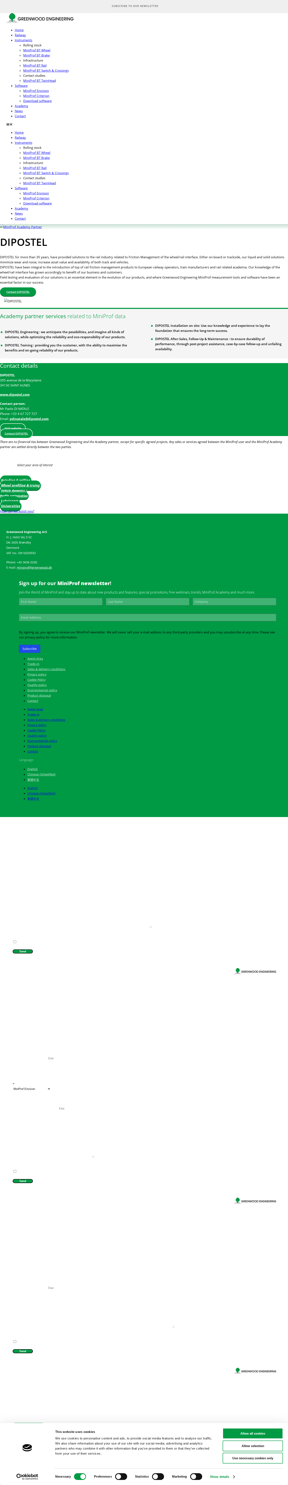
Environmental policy (42, 690)
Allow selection (253, 1446)
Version (17, 1098)
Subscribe (30, 649)
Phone (17, 878)
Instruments (23, 40)
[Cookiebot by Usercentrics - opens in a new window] (27, 1477)
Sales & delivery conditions (46, 669)
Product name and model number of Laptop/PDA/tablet (46, 1068)
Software (21, 85)
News (19, 111)
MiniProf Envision (36, 91)
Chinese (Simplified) (41, 774)
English (32, 769)
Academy (21, 106)
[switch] (121, 1476)
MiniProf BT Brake (36, 55)
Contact (20, 116)
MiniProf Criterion (36, 96)
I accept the (28, 936)
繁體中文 (33, 780)
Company (19, 858)
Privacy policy (36, 674)
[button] (141, 124)
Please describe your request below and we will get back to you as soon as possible (63, 927)
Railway (20, 35)
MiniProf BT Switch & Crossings (46, 70)
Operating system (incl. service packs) (36, 1108)
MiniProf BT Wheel (36, 50)
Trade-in (33, 664)
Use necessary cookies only (252, 1458)
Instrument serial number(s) (30, 1058)
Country (18, 888)
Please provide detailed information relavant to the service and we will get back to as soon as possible (74, 1327)
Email (16, 868)
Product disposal (39, 695)
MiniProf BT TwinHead (39, 80)
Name (16, 848)
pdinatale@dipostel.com (29, 419)
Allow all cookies (252, 1433)
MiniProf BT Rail (35, 65)
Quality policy (37, 685)
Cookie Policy (36, 680)
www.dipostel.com (15, 394)
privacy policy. (36, 936)
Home (19, 30)
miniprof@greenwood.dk (34, 567)
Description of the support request (34, 1156)
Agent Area (35, 659)
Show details (219, 1476)
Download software (37, 101)
